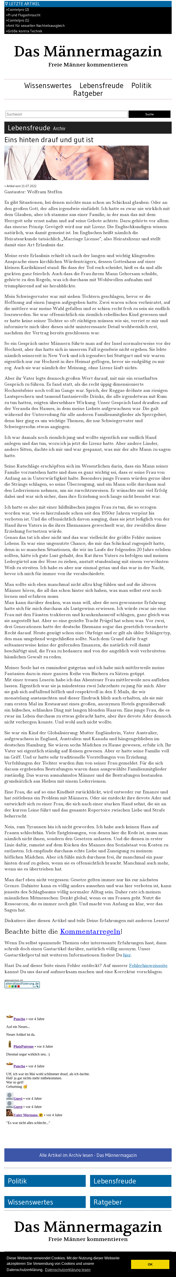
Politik (141, 85)
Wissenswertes (48, 85)
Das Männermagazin (88, 51)
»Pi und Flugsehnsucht (23, 15)
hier (127, 955)
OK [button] (150, 1264)
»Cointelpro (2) (17, 9)
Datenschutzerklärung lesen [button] (68, 1270)
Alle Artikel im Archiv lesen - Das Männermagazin (88, 1155)
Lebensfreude (102, 85)
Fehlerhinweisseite (148, 965)
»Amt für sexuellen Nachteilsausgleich (35, 25)
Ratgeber (88, 93)
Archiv (59, 128)
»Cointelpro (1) (17, 20)
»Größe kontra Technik (24, 31)
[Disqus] (88, 1068)
